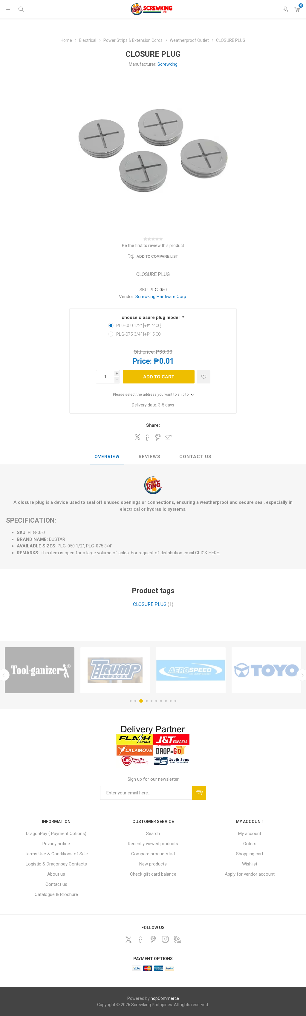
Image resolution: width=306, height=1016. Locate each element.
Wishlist (249, 864)
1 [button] (130, 701)
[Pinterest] (153, 939)
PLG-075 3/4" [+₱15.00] (138, 334)
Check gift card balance (153, 874)
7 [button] (161, 701)
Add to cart (158, 376)
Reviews (149, 456)
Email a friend (168, 437)
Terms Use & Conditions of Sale (56, 854)
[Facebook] (141, 939)
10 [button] (175, 701)
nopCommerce (165, 998)
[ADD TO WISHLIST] (203, 376)
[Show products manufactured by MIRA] (191, 670)
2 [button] (135, 701)
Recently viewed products (153, 843)
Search (153, 833)
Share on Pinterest (158, 437)
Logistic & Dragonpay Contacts (56, 864)
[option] (39, 670)
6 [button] (156, 701)
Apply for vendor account (250, 874)
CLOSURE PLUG (149, 604)
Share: (153, 425)
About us (56, 874)
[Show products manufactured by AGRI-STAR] (115, 670)
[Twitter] (128, 939)
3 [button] (140, 701)
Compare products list (153, 854)
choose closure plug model (151, 317)
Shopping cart (249, 854)
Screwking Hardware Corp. (161, 296)
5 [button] (151, 701)
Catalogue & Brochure (56, 894)
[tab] (107, 456)
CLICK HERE (207, 552)
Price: (142, 361)
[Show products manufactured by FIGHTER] (266, 670)
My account (249, 833)
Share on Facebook (147, 437)
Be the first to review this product (153, 245)
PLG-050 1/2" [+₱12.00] (138, 325)
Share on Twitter (137, 437)
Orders (249, 843)
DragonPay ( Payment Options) (56, 833)
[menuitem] (56, 833)
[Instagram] (165, 939)
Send (199, 793)
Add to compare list (157, 256)
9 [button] (171, 701)
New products (153, 864)
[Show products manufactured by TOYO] (39, 670)
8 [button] (166, 701)
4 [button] (146, 701)
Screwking (167, 64)
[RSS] (177, 939)
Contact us (56, 884)
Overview (107, 456)
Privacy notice (56, 843)
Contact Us (195, 456)
